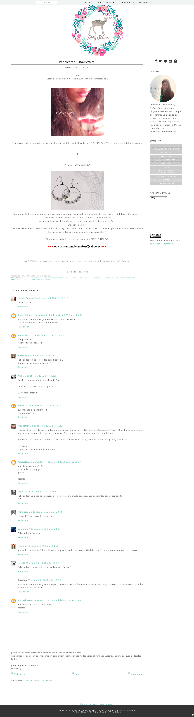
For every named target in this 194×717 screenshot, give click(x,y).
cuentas (74, 278)
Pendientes (95, 278)
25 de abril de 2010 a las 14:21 (41, 355)
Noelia (21, 545)
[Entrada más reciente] (18, 673)
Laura (20, 491)
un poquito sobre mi (166, 176)
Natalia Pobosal (26, 297)
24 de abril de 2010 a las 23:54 (65, 315)
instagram (166, 153)
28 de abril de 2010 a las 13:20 (42, 562)
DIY (166, 145)
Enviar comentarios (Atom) (39, 680)
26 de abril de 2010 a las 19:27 (64, 461)
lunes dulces (166, 163)
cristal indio (64, 278)
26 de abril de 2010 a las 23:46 (46, 511)
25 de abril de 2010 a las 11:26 (47, 335)
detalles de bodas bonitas (166, 149)
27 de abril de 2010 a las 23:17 (44, 528)
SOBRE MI (110, 3)
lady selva (166, 156)
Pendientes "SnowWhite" (77, 62)
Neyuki (21, 562)
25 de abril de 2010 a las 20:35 (40, 375)
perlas (20, 280)
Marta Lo (22, 405)
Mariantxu (23, 511)
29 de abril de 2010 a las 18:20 (44, 579)
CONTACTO (143, 3)
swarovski (46, 280)
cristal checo (51, 278)
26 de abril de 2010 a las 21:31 (41, 491)
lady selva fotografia (166, 160)
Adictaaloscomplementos (31, 461)
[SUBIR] (193, 715)
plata (27, 280)
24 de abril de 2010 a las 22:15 (51, 297)
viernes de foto (166, 183)
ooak (87, 278)
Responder (23, 306)
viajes (166, 180)
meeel (21, 355)
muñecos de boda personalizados (166, 172)
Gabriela (22, 528)
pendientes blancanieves (112, 278)
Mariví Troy (24, 335)
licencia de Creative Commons (166, 242)
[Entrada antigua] (135, 673)
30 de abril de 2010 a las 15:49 (64, 600)
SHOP (98, 3)
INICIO (88, 3)
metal (81, 278)
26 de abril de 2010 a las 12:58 (47, 425)
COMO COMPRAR (127, 3)
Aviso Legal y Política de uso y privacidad (97, 712)
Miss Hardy (23, 425)
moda (166, 167)
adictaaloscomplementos (32, 278)
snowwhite (35, 280)
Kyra (20, 375)
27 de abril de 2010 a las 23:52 (42, 545)
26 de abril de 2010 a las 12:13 (44, 405)
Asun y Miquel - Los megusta (33, 315)
